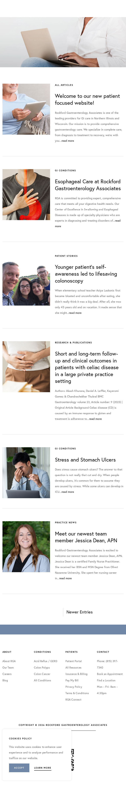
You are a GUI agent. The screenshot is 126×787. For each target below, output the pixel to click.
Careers (7, 674)
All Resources (73, 667)
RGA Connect (73, 699)
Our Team (8, 667)
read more (68, 141)
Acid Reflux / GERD (45, 661)
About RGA (9, 661)
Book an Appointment (110, 674)
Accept (19, 767)
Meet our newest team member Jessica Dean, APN (86, 537)
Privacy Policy (73, 686)
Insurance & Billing (76, 674)
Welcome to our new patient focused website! (87, 99)
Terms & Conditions (77, 693)
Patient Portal (73, 661)
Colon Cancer (42, 674)
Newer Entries (79, 612)
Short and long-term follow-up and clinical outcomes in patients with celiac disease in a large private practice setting (87, 367)
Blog (5, 680)
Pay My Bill (72, 680)
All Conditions (42, 680)
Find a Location (106, 680)
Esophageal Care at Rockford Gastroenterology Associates (88, 185)
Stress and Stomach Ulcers (85, 459)
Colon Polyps (42, 667)
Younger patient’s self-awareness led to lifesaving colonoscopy (86, 273)
